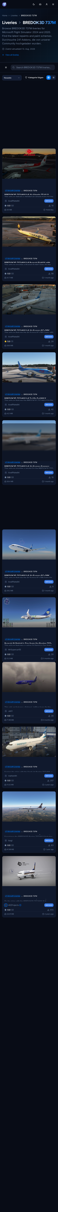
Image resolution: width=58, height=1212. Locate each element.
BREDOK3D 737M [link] (29, 15)
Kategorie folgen (35, 77)
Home (4, 15)
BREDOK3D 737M (30, 191)
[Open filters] (6, 67)
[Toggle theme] (33, 4)
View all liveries (12, 55)
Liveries (14, 15)
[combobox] (12, 77)
